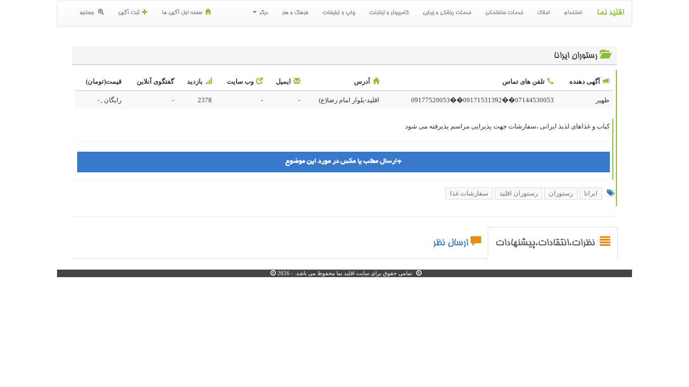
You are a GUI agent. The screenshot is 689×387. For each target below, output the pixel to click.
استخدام (573, 13)
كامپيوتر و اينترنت (389, 13)
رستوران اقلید (518, 193)
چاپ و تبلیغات (338, 13)
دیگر (263, 13)
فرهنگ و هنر (295, 13)
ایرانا (591, 193)
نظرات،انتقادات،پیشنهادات (546, 243)
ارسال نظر (450, 243)
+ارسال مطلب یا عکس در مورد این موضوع (343, 161)
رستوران (561, 193)
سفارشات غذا (469, 193)
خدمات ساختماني (504, 13)
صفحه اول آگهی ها (182, 13)
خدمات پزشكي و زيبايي (447, 13)
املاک (543, 13)
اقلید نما (610, 13)
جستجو (87, 13)
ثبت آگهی (128, 13)
